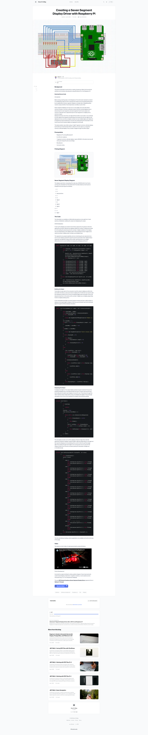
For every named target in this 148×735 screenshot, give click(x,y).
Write (111, 2)
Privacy (76, 720)
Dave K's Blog (42, 2)
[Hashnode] (76, 712)
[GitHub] (73, 712)
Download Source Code (60, 94)
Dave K (59, 77)
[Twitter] (71, 712)
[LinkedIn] (63, 76)
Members (68, 720)
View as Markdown (82, 17)
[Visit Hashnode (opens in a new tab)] (74, 729)
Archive (71, 2)
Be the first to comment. (77, 604)
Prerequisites (37, 90)
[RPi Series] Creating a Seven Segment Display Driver (72, 580)
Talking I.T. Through (59, 582)
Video (36, 101)
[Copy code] (92, 245)
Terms (80, 720)
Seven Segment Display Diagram (39, 94)
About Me (77, 2)
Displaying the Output (40, 99)
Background (37, 88)
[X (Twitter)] (61, 76)
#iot (80, 592)
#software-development (65, 592)
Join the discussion (93, 601)
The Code (37, 96)
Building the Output (39, 98)
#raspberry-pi (75, 592)
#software (57, 592)
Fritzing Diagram (38, 92)
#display (84, 592)
